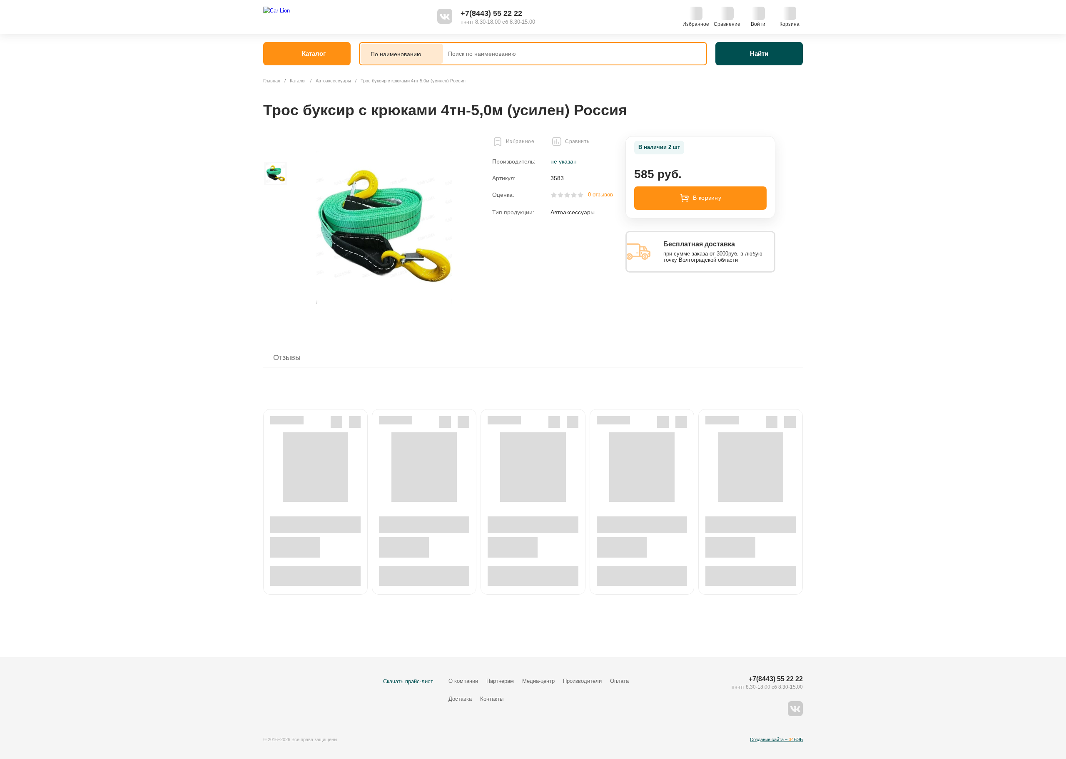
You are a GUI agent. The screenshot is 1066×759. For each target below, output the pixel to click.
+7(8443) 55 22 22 (491, 13)
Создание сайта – (776, 739)
